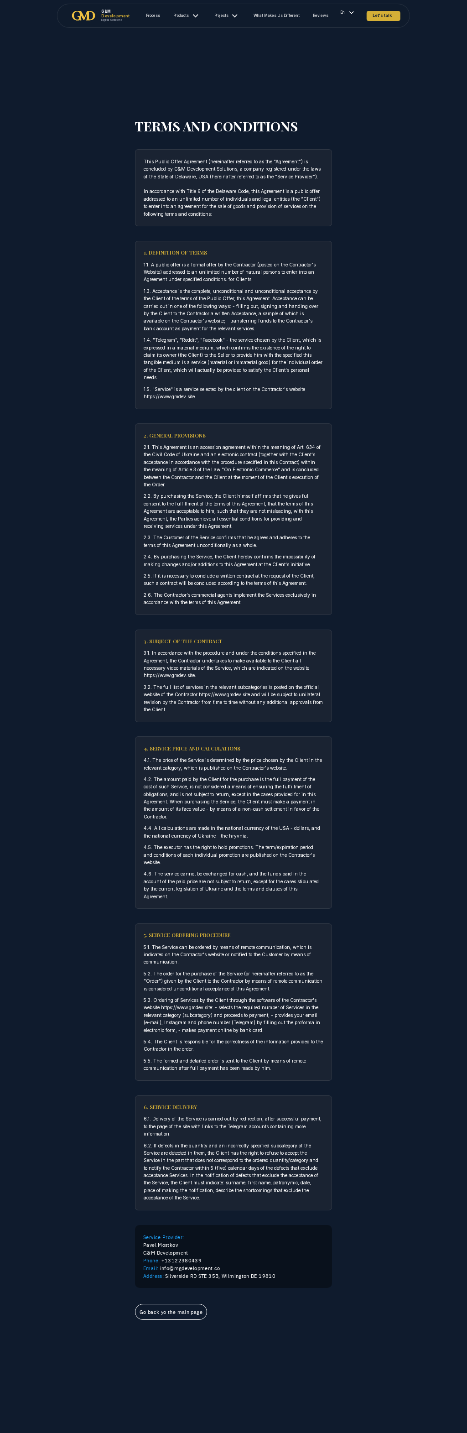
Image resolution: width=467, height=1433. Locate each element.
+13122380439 (172, 1260)
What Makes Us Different (277, 15)
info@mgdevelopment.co (181, 1268)
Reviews (320, 15)
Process (153, 15)
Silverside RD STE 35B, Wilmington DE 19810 (209, 1275)
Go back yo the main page (171, 1311)
